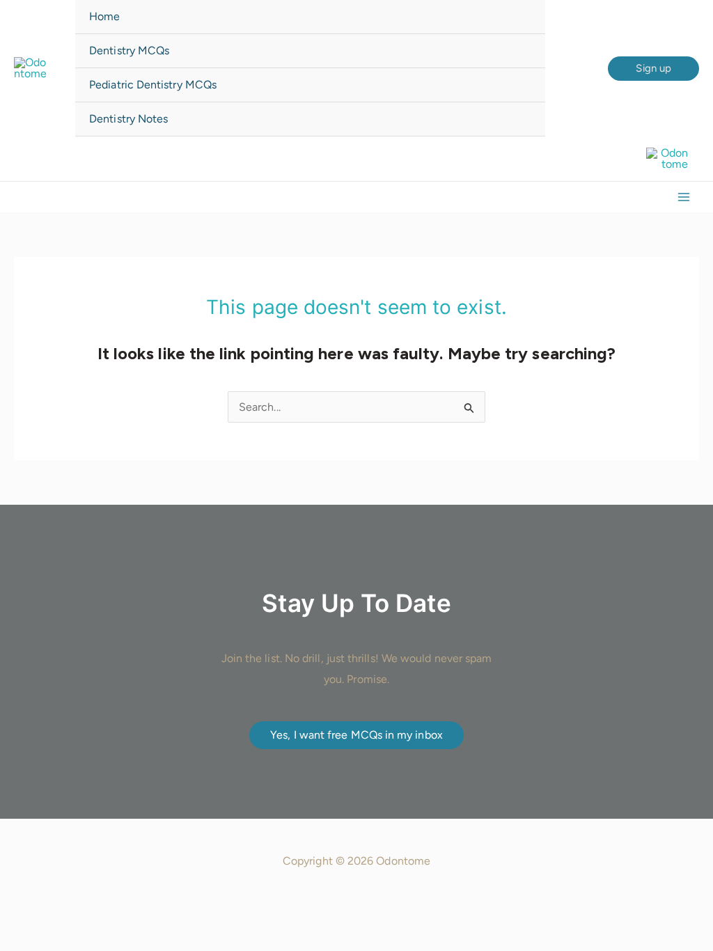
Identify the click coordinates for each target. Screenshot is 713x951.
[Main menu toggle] (683, 197)
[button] (653, 68)
